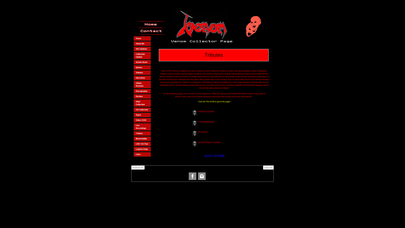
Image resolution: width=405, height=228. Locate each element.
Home (138, 38)
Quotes (139, 67)
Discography (141, 91)
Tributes (139, 73)
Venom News (141, 62)
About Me (140, 44)
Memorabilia (141, 139)
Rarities (139, 96)
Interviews (140, 78)
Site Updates (141, 49)
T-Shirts (139, 133)
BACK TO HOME (214, 155)
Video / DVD (141, 120)
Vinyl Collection (140, 103)
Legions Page (142, 149)
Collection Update (140, 55)
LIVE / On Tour (142, 144)
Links (138, 154)
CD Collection (142, 110)
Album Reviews (139, 84)
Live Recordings (141, 126)
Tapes (138, 115)
